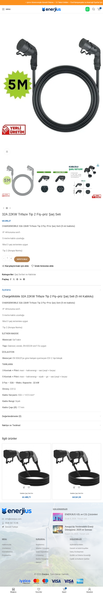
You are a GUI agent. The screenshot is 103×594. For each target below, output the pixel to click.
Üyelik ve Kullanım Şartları (79, 559)
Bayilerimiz (40, 545)
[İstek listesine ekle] (28, 487)
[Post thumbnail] (58, 517)
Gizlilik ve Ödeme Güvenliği (80, 555)
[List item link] (26, 518)
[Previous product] (3, 208)
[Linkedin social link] (20, 279)
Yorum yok (82, 519)
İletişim (38, 562)
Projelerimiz (6, 555)
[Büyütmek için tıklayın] (7, 152)
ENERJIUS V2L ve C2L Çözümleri (81, 514)
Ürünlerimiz (6, 548)
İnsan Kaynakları (42, 552)
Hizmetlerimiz (7, 552)
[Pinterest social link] (17, 279)
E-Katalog (39, 555)
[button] (24, 487)
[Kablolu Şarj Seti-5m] (26, 468)
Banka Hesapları (42, 559)
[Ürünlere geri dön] (6, 208)
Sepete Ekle (22, 259)
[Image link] (17, 511)
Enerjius (45, 574)
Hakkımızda (6, 545)
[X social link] (14, 279)
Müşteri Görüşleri (42, 548)
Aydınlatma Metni (76, 545)
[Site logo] (51, 12)
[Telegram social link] (24, 279)
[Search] (93, 9)
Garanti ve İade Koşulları (79, 548)
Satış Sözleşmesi (76, 552)
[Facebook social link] (10, 279)
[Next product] (10, 208)
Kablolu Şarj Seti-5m (26, 493)
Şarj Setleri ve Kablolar (25, 274)
